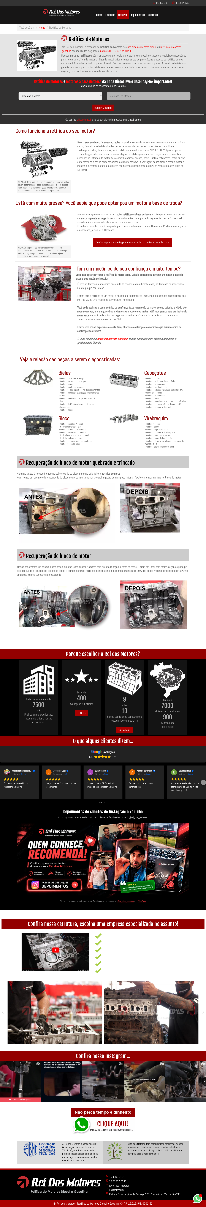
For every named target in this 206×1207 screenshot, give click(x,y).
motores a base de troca (83, 81)
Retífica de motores (48, 81)
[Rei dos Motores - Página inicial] (61, 15)
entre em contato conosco (112, 339)
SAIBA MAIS (124, 730)
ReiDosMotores (117, 1190)
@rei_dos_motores (125, 901)
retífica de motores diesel (142, 47)
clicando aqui (84, 120)
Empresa (110, 15)
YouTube (142, 901)
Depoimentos (137, 15)
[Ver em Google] (7, 772)
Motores (122, 15)
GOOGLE (81, 713)
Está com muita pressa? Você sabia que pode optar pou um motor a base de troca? (99, 203)
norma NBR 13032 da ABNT (115, 51)
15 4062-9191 (162, 3)
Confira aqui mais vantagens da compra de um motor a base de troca (132, 242)
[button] (2, 782)
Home (99, 15)
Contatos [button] (153, 15)
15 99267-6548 (182, 3)
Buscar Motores (103, 108)
